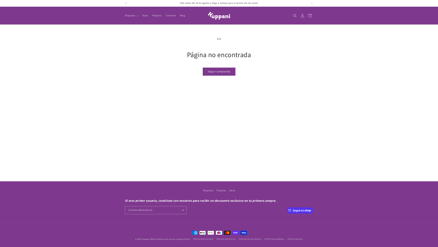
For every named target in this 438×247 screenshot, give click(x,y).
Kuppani (146, 239)
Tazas (232, 190)
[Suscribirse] (182, 210)
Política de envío (295, 239)
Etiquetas (208, 190)
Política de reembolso (274, 239)
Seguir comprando (219, 71)
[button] (131, 15)
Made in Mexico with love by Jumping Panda (170, 239)
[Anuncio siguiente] (312, 3)
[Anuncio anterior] (126, 3)
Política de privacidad (203, 239)
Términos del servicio (226, 239)
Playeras (221, 190)
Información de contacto (250, 239)
